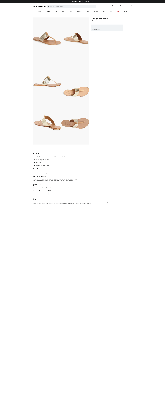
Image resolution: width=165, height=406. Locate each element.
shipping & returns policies (67, 180)
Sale (118, 11)
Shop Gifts (40, 194)
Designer (96, 11)
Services (125, 11)
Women (49, 11)
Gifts (111, 11)
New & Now (39, 11)
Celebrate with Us (89, 1)
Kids (88, 11)
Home (104, 11)
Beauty (63, 11)
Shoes (71, 11)
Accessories (79, 11)
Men (56, 11)
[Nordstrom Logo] (39, 6)
